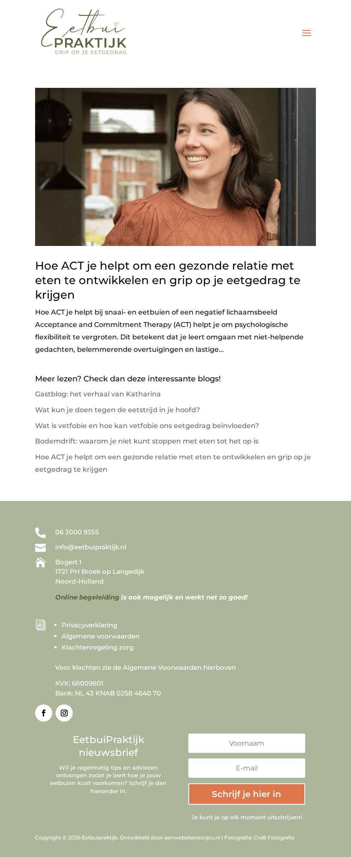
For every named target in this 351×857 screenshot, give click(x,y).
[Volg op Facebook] (43, 713)
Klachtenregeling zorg (98, 647)
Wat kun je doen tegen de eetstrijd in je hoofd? (117, 410)
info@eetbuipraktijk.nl (90, 547)
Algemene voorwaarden (101, 636)
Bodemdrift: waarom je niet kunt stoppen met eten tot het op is (147, 441)
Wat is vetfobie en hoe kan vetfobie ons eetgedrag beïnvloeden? (147, 426)
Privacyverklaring (89, 625)
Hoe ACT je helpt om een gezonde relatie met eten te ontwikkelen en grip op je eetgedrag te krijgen (167, 280)
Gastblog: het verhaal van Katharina (98, 394)
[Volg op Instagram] (64, 713)
